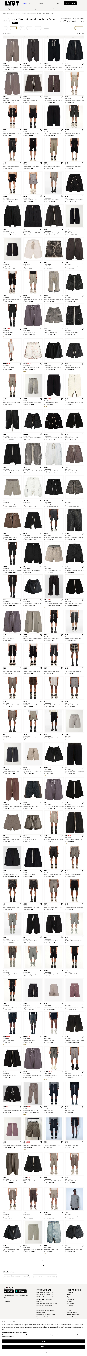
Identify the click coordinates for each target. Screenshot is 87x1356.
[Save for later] (20, 64)
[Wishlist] (58, 3)
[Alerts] (51, 3)
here (73, 37)
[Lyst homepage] (12, 3)
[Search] (38, 3)
